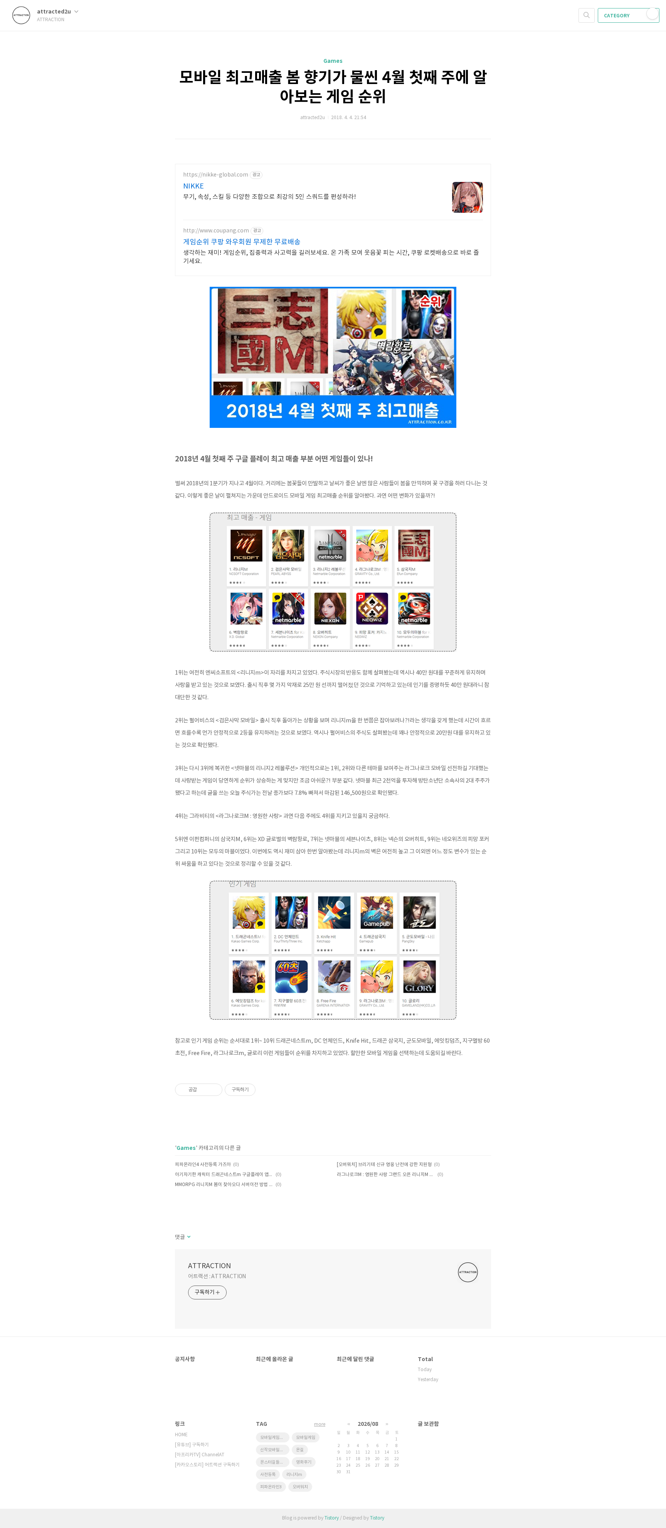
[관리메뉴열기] (652, 13)
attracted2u (54, 11)
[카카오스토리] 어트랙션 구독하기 (207, 1464)
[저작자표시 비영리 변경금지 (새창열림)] (266, 1090)
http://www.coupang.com (216, 231)
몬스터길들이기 (273, 1462)
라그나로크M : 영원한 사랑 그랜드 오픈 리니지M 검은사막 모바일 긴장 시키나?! (386, 1174)
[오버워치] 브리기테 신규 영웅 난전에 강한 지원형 (384, 1164)
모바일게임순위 (273, 1437)
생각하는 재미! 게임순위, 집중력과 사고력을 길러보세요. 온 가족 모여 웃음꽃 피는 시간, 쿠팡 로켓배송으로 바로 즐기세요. (331, 257)
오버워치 (300, 1486)
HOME (181, 1434)
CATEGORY (617, 16)
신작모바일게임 (273, 1449)
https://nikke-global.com (215, 175)
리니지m (294, 1474)
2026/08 (368, 1424)
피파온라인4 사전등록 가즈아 (203, 1164)
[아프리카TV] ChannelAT (199, 1454)
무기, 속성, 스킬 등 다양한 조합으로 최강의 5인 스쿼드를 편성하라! (269, 197)
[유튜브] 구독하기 (192, 1444)
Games (333, 61)
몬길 (300, 1449)
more (319, 1424)
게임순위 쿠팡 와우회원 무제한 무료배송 (242, 242)
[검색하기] (586, 15)
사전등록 (268, 1474)
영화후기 (303, 1462)
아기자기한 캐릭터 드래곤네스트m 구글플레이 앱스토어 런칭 (224, 1174)
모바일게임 (305, 1437)
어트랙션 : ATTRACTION (217, 1277)
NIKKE (193, 186)
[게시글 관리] (214, 1090)
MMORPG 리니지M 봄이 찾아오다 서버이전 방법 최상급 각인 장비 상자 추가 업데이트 (224, 1184)
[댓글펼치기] (188, 1237)
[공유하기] (204, 1090)
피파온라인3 (271, 1486)
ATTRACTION (209, 1266)
